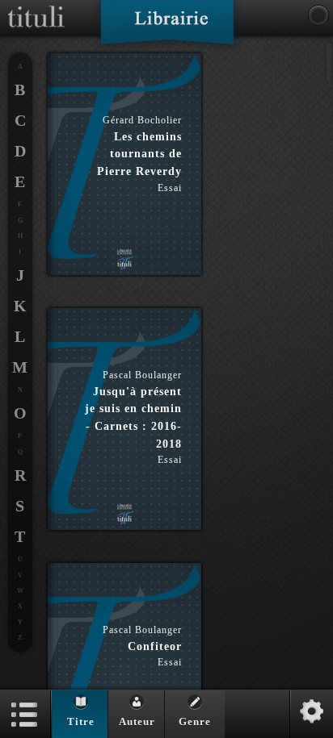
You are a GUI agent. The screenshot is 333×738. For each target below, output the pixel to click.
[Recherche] (318, 15)
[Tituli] (36, 6)
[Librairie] (167, 27)
